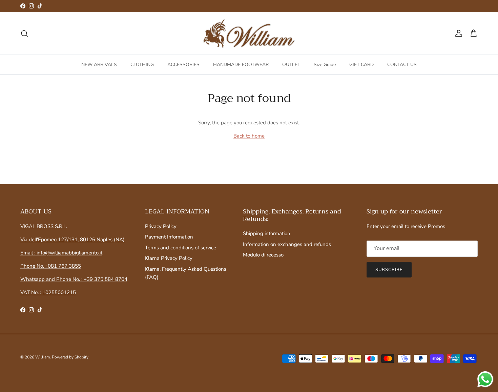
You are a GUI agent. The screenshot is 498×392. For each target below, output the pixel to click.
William (42, 357)
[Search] (24, 33)
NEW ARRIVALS (99, 64)
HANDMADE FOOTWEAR (241, 64)
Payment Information (169, 236)
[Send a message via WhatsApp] (485, 379)
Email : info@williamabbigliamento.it (61, 252)
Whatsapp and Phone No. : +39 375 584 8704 (73, 279)
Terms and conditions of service (180, 247)
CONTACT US (402, 64)
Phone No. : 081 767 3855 (50, 266)
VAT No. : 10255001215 (48, 292)
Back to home (249, 135)
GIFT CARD (361, 64)
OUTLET (291, 64)
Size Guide (325, 64)
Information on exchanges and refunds (287, 244)
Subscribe (389, 270)
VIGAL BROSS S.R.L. (43, 226)
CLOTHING (142, 64)
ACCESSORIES (183, 64)
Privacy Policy (161, 226)
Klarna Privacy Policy (168, 258)
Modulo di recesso (263, 254)
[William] (249, 33)
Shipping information (266, 233)
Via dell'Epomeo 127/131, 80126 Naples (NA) (72, 239)
